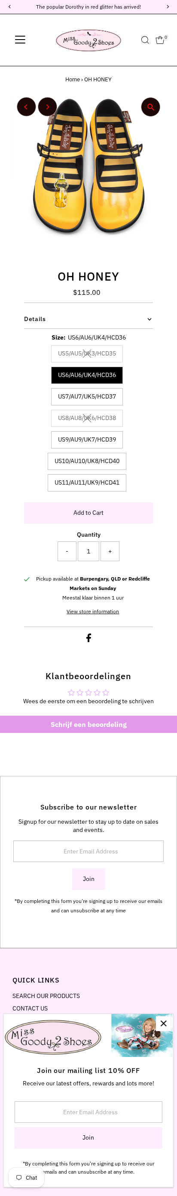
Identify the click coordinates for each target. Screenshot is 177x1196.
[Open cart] (160, 40)
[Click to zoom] (150, 107)
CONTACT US (30, 1008)
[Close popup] (163, 1023)
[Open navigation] (20, 40)
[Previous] (26, 107)
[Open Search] (145, 40)
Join (89, 879)
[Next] (47, 107)
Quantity (89, 534)
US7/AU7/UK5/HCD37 (87, 396)
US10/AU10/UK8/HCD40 (87, 461)
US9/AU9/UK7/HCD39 (87, 439)
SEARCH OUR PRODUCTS (46, 996)
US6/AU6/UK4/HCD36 (87, 375)
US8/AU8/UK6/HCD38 (90, 419)
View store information (93, 611)
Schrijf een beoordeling (89, 724)
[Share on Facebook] (88, 640)
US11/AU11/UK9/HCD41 (87, 482)
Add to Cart (88, 512)
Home (72, 79)
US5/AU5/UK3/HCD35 (90, 354)
